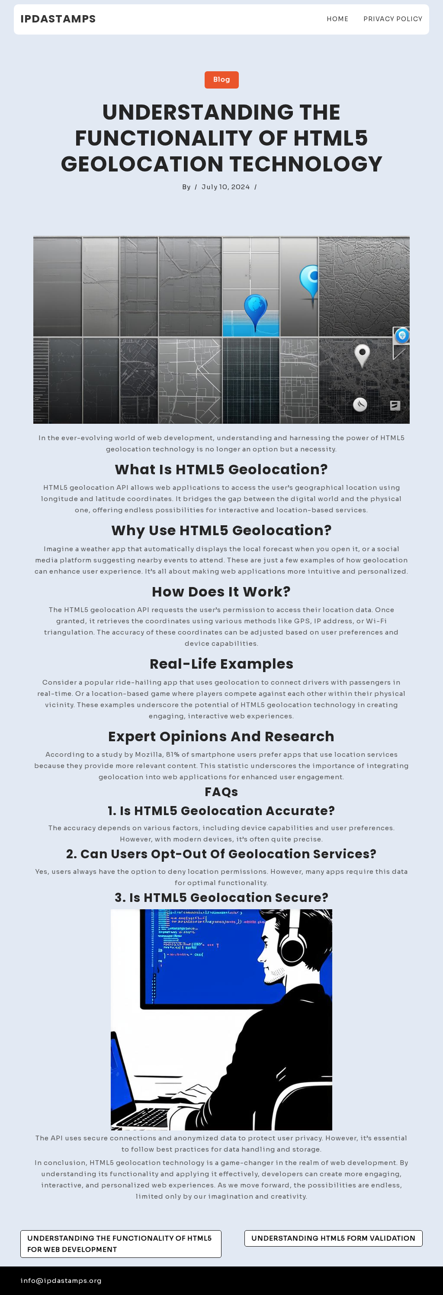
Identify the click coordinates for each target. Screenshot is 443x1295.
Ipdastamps (58, 18)
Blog (221, 79)
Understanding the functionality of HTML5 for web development (119, 1244)
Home (338, 19)
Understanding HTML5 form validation (333, 1238)
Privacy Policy (393, 19)
